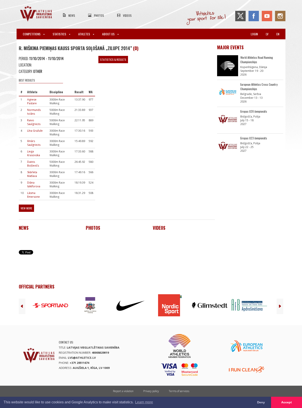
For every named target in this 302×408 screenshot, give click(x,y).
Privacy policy (151, 391)
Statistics (60, 34)
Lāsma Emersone (33, 195)
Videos (127, 15)
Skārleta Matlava (32, 174)
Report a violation (123, 391)
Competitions (32, 34)
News (71, 15)
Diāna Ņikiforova (33, 184)
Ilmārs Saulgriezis (33, 143)
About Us (108, 34)
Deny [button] (261, 402)
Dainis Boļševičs (33, 163)
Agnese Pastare (32, 101)
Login (254, 34)
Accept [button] (286, 402)
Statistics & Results (113, 59)
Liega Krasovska (33, 153)
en (277, 34)
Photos (99, 15)
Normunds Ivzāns (34, 112)
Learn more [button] (144, 402)
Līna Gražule (35, 131)
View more (26, 208)
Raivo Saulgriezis (33, 122)
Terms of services (179, 391)
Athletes (84, 34)
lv (267, 34)
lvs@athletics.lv (82, 358)
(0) (135, 48)
